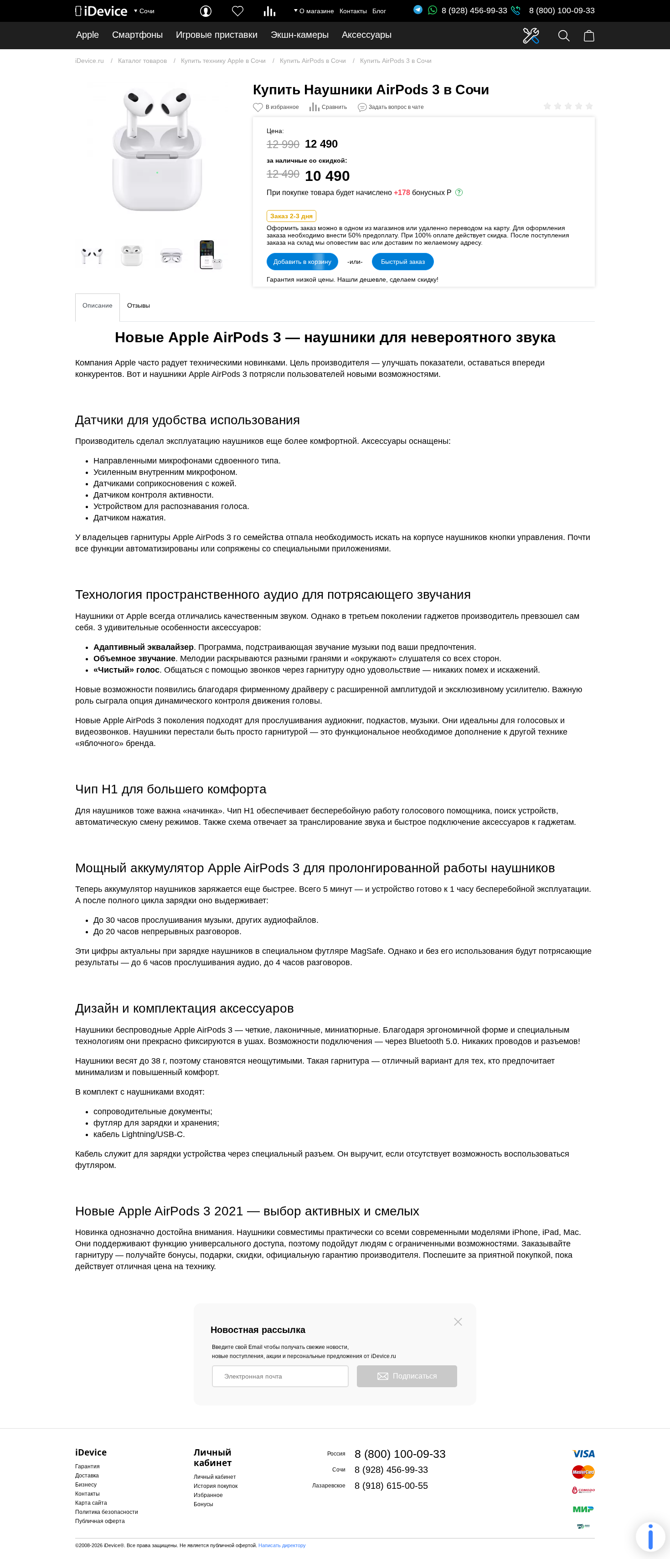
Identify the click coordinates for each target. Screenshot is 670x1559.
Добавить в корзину (302, 261)
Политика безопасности (106, 1512)
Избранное (208, 1495)
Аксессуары (367, 35)
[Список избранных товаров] (237, 11)
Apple (87, 35)
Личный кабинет (215, 1477)
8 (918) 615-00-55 (391, 1485)
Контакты (353, 11)
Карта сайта (91, 1503)
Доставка (87, 1475)
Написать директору (282, 1545)
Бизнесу (86, 1485)
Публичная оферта (100, 1521)
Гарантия (87, 1466)
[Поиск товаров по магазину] (564, 35)
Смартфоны (137, 35)
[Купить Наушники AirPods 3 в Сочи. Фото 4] (171, 256)
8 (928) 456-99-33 (474, 10)
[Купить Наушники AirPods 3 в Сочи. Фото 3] (132, 256)
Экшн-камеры (300, 35)
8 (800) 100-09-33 (562, 10)
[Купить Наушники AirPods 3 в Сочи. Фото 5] (211, 256)
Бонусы (203, 1504)
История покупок (215, 1486)
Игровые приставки (217, 35)
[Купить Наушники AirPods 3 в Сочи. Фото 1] (157, 152)
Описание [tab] (97, 305)
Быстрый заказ (403, 261)
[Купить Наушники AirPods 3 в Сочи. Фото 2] (92, 256)
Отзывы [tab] (138, 305)
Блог (379, 11)
